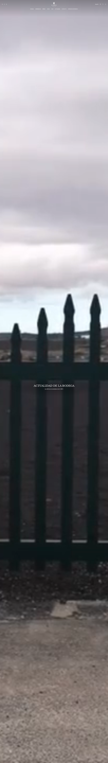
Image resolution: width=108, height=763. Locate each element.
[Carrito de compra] (105, 4)
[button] (32, 9)
